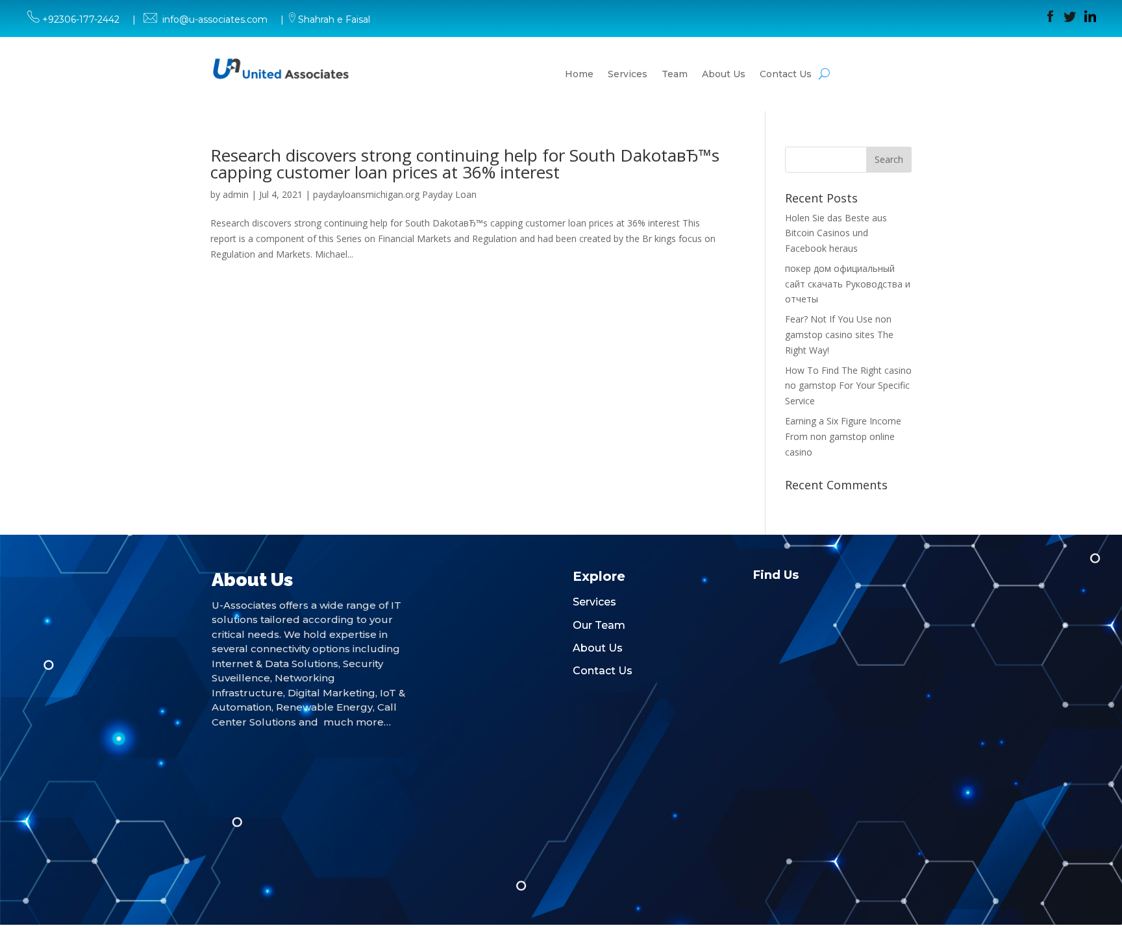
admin (236, 194)
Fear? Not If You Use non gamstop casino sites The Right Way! (839, 334)
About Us (723, 74)
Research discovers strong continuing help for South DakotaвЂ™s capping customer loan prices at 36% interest (464, 163)
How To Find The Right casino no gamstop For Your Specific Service (848, 386)
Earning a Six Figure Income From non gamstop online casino (843, 436)
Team (675, 74)
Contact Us (786, 74)
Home (579, 74)
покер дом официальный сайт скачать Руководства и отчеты (847, 284)
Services (627, 74)
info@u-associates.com (215, 19)
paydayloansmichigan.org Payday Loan (395, 194)
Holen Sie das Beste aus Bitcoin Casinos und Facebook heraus (836, 233)
